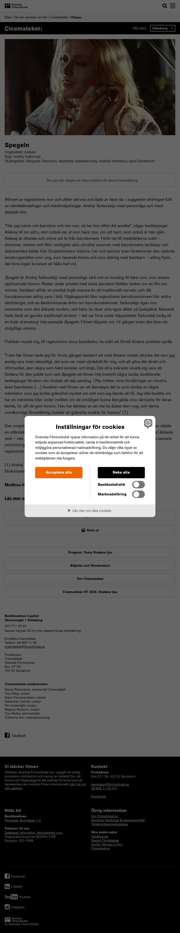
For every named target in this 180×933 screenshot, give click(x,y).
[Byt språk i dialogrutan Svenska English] (148, 424)
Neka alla (121, 472)
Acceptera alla (59, 472)
